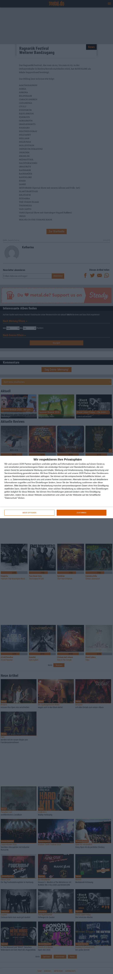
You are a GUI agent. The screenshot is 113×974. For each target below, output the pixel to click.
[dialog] (56, 487)
